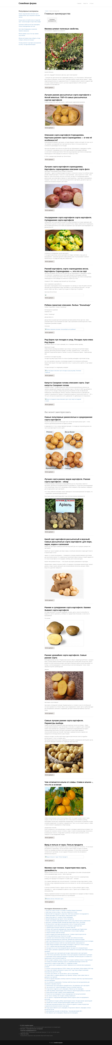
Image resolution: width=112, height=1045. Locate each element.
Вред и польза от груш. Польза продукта (64, 844)
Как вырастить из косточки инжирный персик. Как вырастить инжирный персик (67, 948)
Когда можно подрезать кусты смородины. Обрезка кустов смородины (64, 989)
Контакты (22, 1028)
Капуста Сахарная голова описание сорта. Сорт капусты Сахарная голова (67, 384)
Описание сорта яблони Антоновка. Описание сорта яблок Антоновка (64, 937)
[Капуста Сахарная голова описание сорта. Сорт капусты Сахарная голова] (69, 400)
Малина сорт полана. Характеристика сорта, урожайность (65, 869)
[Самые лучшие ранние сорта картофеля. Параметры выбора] (69, 758)
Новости (85, 3)
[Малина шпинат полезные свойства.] (69, 51)
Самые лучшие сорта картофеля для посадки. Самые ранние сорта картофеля (66, 953)
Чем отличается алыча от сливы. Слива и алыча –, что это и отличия (69, 783)
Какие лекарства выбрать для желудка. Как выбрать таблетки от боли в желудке (67, 944)
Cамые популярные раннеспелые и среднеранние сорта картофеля (68, 418)
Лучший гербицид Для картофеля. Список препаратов (60, 919)
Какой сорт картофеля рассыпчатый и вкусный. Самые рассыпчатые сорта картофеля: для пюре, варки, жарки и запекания (68, 542)
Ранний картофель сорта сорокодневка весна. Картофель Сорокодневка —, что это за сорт (67, 270)
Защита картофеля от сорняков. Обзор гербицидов (59, 917)
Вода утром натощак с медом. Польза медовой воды (60, 992)
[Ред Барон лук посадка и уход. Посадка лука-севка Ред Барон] (69, 371)
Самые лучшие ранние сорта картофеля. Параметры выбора (64, 721)
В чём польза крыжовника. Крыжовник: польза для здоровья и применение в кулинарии (69, 954)
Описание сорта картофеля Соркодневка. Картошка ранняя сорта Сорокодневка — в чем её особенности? (68, 138)
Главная (79, 3)
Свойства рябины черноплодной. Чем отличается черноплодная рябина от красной (68, 990)
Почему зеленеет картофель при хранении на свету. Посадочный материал (65, 924)
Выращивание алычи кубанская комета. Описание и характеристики (64, 926)
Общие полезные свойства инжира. (55, 932)
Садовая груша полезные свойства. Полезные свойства (60, 927)
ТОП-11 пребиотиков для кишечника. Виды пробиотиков (61, 946)
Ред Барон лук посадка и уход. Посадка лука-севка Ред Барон (69, 341)
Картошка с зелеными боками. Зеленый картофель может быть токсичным (65, 922)
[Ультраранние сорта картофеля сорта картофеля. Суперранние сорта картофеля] (69, 240)
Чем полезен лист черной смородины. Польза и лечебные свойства (64, 987)
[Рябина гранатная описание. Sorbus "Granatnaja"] (69, 329)
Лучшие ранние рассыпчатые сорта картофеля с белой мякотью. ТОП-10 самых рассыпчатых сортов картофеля (68, 97)
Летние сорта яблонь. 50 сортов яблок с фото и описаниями (62, 973)
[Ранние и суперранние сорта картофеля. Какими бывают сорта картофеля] (69, 633)
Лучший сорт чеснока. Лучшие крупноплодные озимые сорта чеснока (64, 1002)
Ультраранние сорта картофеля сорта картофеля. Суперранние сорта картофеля (68, 218)
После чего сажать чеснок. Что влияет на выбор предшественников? (64, 910)
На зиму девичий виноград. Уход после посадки (58, 936)
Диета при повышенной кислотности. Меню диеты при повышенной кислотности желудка (69, 941)
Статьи (91, 3)
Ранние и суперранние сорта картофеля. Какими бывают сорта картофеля (68, 608)
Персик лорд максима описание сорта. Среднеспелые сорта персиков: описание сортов (29, 15)
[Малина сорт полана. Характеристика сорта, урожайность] (69, 898)
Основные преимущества (52, 20)
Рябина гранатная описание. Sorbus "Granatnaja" (68, 305)
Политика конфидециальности (28, 1030)
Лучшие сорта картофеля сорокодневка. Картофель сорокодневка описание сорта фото (67, 168)
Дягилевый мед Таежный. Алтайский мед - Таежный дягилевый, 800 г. (64, 1011)
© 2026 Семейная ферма (26, 1025)
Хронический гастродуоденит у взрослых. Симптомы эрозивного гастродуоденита (67, 914)
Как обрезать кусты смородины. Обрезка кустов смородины (62, 1013)
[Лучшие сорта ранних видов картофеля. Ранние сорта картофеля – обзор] (69, 514)
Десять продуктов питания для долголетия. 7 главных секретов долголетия (66, 934)
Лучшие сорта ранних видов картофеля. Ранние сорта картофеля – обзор (67, 480)
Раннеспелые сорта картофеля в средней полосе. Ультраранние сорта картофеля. (68, 985)
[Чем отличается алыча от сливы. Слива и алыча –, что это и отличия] (69, 801)
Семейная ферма (27, 3)
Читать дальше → (49, 87)
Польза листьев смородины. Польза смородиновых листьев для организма (66, 994)
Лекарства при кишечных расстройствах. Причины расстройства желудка (65, 939)
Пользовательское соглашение (34, 1028)
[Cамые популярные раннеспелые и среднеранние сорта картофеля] (69, 450)
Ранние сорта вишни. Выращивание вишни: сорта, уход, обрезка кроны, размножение (68, 920)
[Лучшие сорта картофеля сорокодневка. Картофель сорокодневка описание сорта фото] (69, 196)
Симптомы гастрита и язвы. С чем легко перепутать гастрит (61, 912)
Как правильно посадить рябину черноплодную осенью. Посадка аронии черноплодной (69, 1001)
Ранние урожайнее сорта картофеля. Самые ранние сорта (66, 656)
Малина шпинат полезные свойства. (62, 28)
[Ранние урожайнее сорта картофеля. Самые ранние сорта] (69, 685)
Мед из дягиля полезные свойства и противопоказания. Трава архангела (65, 943)
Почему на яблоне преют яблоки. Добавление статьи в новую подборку (65, 931)
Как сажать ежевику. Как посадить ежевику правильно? (60, 995)
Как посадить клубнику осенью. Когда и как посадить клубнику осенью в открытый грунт (69, 960)
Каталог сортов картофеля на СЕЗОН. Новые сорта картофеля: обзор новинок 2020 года (69, 968)
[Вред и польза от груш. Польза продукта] (69, 857)
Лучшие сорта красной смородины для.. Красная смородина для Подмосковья (66, 929)
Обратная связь (24, 1034)
